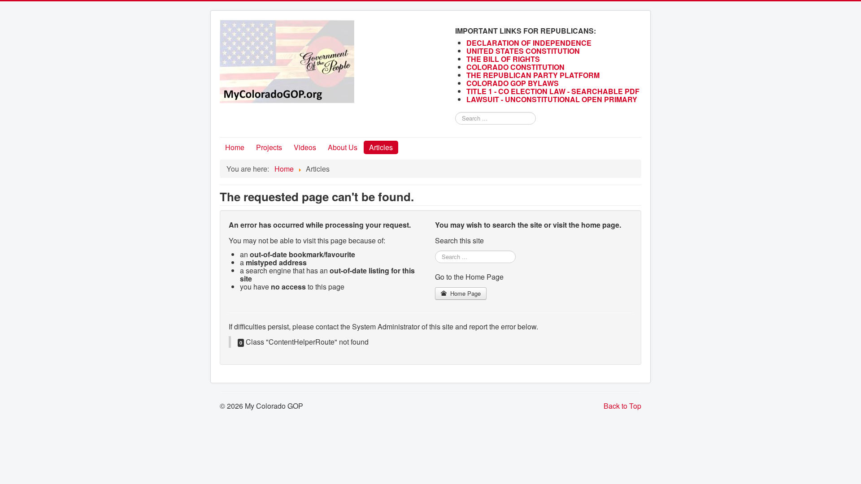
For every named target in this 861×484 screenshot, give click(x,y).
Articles (381, 147)
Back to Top (622, 406)
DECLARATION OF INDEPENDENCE (528, 43)
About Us (342, 147)
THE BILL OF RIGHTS (503, 59)
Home (234, 147)
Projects (269, 147)
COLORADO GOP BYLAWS (512, 83)
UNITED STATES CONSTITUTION (523, 51)
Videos (305, 147)
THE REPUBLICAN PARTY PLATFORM (533, 75)
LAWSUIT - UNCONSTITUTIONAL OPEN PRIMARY (552, 99)
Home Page (464, 293)
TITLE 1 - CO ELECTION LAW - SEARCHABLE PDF (553, 91)
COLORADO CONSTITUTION (515, 67)
